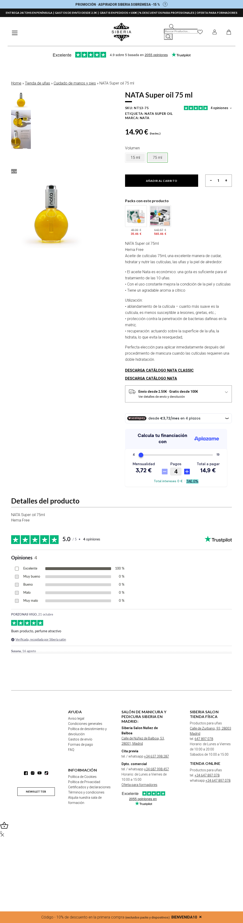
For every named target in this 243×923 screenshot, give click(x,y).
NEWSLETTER (36, 791)
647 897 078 (204, 739)
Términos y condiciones (86, 792)
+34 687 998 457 (156, 769)
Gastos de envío (80, 739)
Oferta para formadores (139, 785)
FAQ (71, 750)
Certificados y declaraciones (89, 787)
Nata (145, 118)
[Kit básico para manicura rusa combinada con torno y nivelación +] (160, 216)
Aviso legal (76, 718)
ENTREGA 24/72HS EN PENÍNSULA (29, 12)
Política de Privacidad (84, 782)
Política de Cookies (82, 777)
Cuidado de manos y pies (75, 83)
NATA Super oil (159, 113)
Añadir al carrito (161, 181)
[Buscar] (168, 37)
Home (16, 83)
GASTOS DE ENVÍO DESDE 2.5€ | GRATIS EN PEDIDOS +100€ (96, 12)
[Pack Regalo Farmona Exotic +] (136, 216)
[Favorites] (200, 32)
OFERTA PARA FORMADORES (216, 12)
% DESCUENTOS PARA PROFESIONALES (166, 12)
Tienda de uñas (37, 83)
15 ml (135, 157)
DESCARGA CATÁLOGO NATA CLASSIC (159, 370)
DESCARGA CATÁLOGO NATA (151, 378)
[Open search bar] (171, 26)
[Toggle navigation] (14, 32)
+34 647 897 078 (207, 775)
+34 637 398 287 (156, 756)
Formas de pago (80, 744)
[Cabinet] (215, 32)
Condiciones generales (85, 724)
